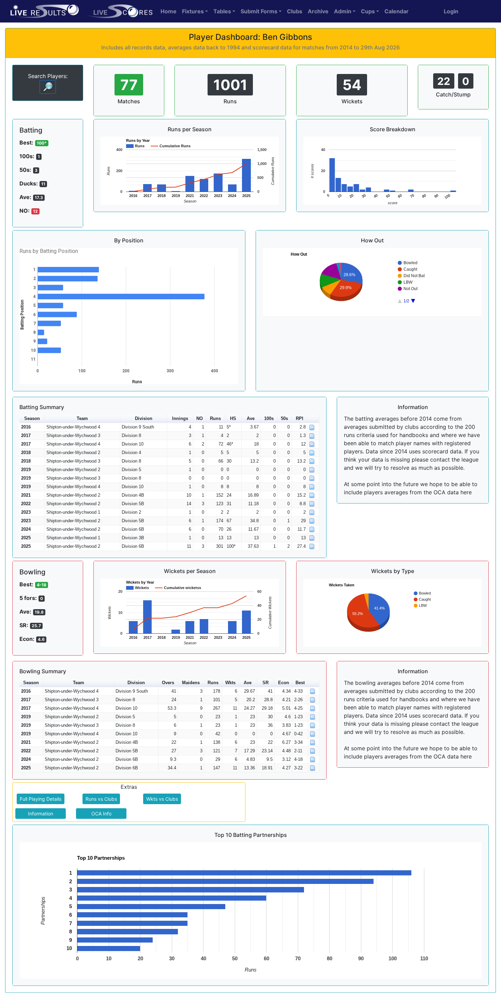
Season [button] (32, 418)
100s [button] (269, 418)
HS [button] (233, 418)
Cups (368, 11)
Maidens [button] (191, 682)
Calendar (396, 11)
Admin (342, 11)
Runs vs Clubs (101, 799)
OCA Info (101, 813)
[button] (313, 419)
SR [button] (265, 682)
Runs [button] (215, 418)
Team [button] (82, 418)
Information (40, 813)
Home (169, 11)
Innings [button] (180, 418)
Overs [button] (168, 682)
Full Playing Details (40, 799)
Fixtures (193, 11)
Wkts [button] (230, 682)
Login (451, 11)
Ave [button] (251, 418)
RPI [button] (299, 418)
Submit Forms (259, 11)
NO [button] (199, 418)
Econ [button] (283, 682)
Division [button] (143, 418)
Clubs (294, 11)
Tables (222, 11)
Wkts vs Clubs (162, 799)
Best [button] (300, 682)
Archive (318, 11)
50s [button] (284, 418)
